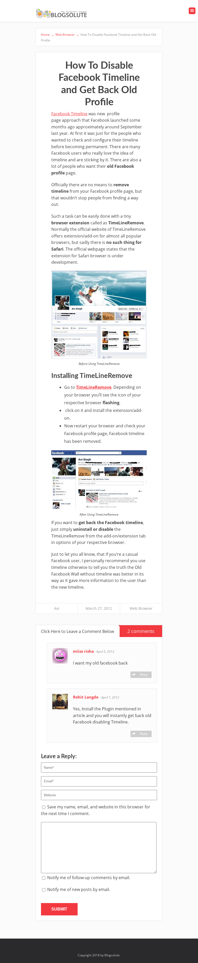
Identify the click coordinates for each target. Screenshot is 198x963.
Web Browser (141, 608)
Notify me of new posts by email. (78, 889)
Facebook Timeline (69, 114)
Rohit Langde (86, 697)
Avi (56, 608)
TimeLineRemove (93, 387)
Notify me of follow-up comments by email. (88, 877)
